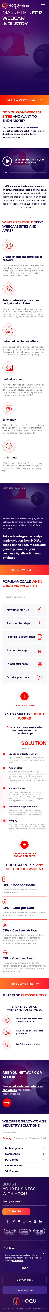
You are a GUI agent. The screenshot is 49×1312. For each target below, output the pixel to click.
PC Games (11, 1159)
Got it (24, 1268)
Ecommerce (20, 1138)
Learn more (17, 1260)
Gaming (6, 1138)
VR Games (11, 1171)
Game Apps (12, 1154)
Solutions (9, 1248)
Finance (34, 1138)
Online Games (14, 1165)
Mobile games (14, 1148)
